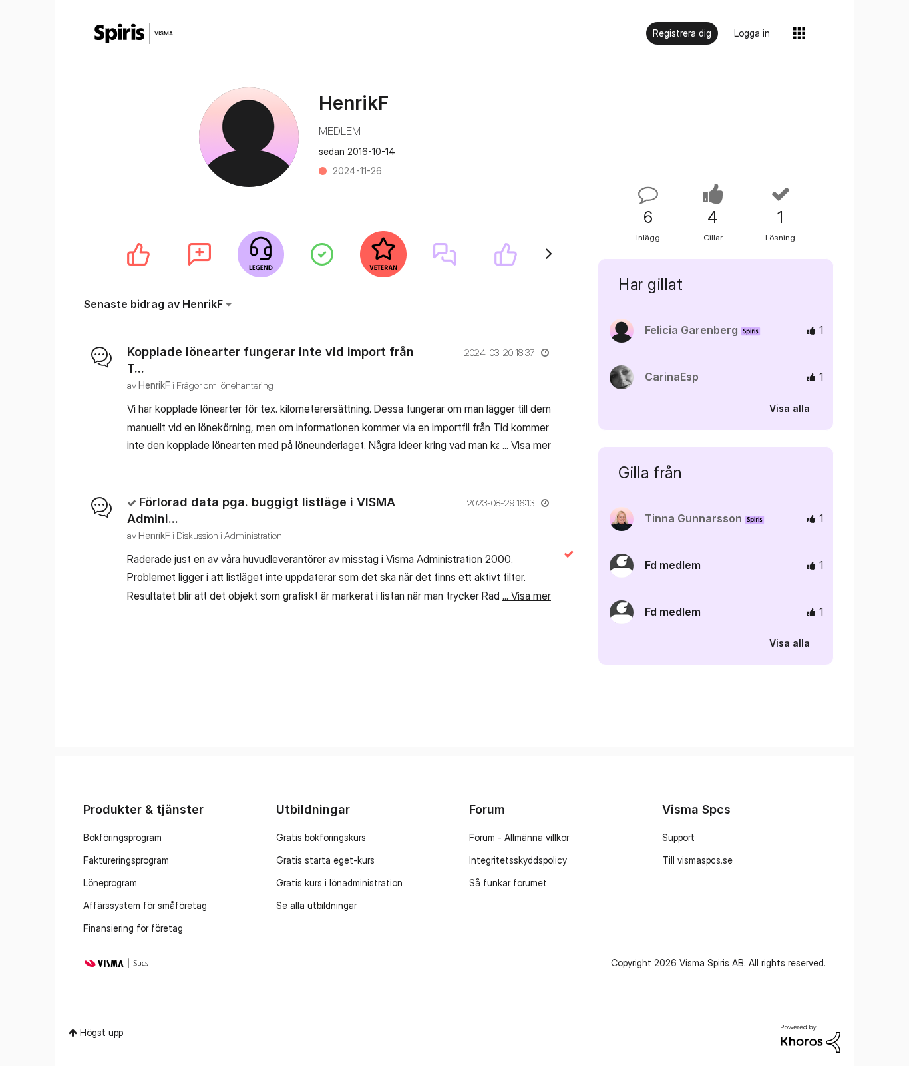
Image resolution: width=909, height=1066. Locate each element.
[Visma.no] (133, 34)
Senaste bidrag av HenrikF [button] (153, 304)
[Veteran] (383, 254)
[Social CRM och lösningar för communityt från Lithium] (810, 1037)
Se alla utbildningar (316, 905)
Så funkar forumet (508, 882)
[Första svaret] (444, 254)
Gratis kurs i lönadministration (339, 882)
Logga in (752, 33)
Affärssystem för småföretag (145, 905)
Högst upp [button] (101, 1032)
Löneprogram (110, 882)
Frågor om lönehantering (224, 385)
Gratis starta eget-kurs (325, 860)
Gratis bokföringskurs (321, 837)
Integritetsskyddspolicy (518, 860)
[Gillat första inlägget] (138, 254)
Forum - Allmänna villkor (519, 837)
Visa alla (789, 408)
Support (678, 837)
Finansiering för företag (133, 928)
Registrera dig (682, 33)
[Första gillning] (506, 254)
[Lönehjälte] (261, 254)
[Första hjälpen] (322, 254)
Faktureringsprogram (126, 860)
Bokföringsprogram (122, 837)
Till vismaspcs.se (697, 860)
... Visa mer (526, 445)
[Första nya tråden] (200, 254)
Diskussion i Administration (229, 535)
